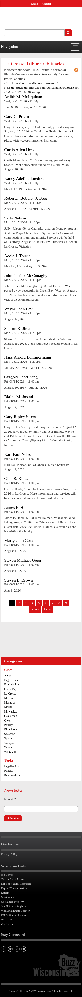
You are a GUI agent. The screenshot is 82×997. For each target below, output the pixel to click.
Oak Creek (10, 716)
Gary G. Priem (16, 116)
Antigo (8, 675)
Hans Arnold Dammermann (27, 357)
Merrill (8, 707)
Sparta (8, 738)
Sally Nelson (15, 218)
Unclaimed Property (12, 901)
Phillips (8, 725)
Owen (7, 720)
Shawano (9, 734)
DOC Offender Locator (14, 915)
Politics (8, 770)
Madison (9, 698)
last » (47, 609)
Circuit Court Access (12, 879)
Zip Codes (7, 924)
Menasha (9, 702)
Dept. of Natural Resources (16, 883)
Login (34, 3)
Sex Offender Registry (13, 906)
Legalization (11, 766)
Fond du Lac (11, 684)
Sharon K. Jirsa (17, 328)
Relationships (12, 775)
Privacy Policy (9, 854)
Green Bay (10, 689)
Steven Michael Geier (22, 560)
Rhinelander (11, 729)
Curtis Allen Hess (19, 150)
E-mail (10, 799)
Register (46, 3)
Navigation (9, 46)
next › (35, 609)
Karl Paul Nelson (18, 454)
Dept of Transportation (14, 888)
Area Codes (7, 919)
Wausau (8, 747)
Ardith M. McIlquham (23, 97)
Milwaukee (10, 711)
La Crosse (10, 693)
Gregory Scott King (21, 377)
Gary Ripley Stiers (20, 416)
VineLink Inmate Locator (15, 910)
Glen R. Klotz (16, 478)
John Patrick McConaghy (25, 275)
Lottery (5, 892)
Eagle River (11, 680)
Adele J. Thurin (17, 256)
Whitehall (10, 752)
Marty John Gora (18, 540)
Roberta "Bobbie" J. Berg (25, 198)
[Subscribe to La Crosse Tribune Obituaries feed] (76, 70)
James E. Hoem (17, 507)
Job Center (7, 874)
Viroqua (9, 743)
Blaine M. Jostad (18, 397)
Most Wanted (8, 897)
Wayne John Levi (19, 309)
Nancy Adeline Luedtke (24, 178)
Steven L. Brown (18, 580)
